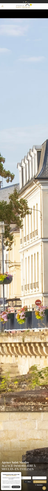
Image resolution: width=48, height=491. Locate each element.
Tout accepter (16, 486)
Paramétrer (6, 486)
